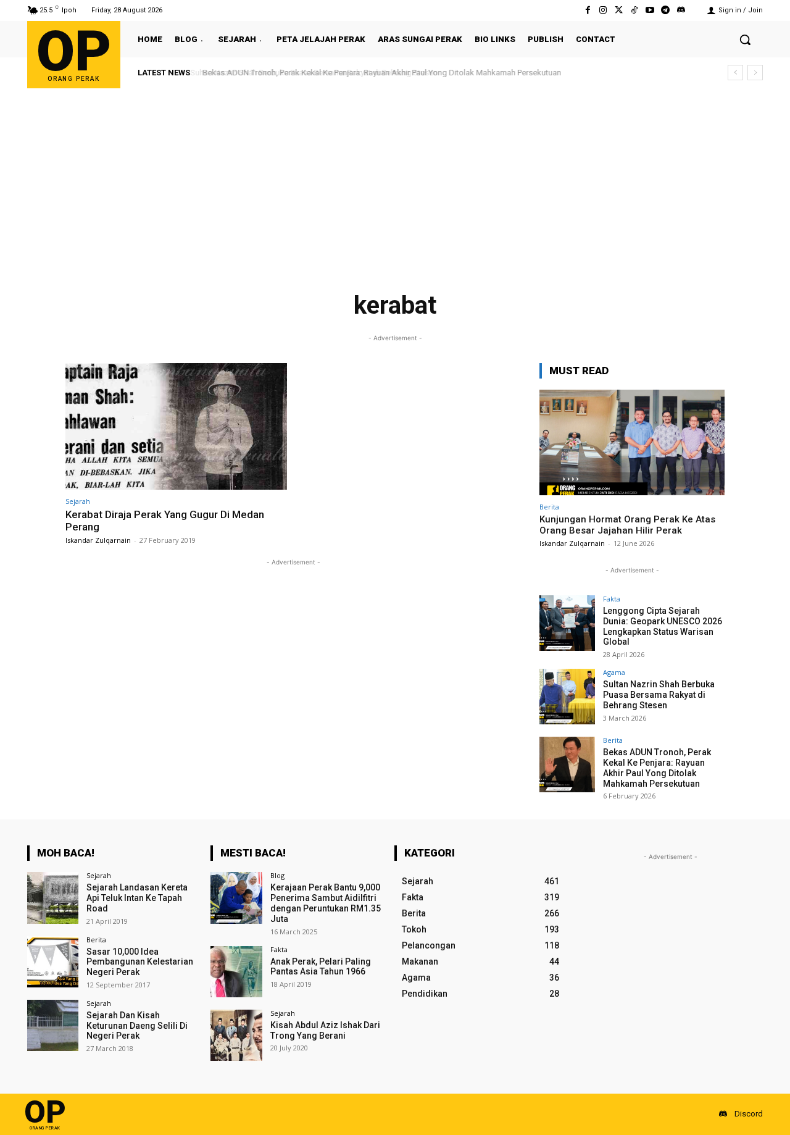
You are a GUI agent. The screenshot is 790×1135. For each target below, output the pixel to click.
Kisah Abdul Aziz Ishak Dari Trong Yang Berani (325, 1030)
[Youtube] (649, 10)
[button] (745, 39)
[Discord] (681, 10)
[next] (755, 72)
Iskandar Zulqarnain (98, 540)
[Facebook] (588, 10)
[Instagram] (603, 10)
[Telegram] (665, 10)
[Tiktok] (634, 10)
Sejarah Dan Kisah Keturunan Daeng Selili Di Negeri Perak (137, 1025)
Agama (614, 672)
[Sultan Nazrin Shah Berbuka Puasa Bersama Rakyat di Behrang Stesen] (567, 696)
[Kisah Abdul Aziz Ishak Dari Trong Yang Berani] (236, 1035)
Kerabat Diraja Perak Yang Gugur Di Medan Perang (164, 520)
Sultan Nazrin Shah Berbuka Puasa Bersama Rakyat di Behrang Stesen (659, 694)
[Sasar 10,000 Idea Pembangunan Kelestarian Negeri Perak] (52, 961)
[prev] (735, 72)
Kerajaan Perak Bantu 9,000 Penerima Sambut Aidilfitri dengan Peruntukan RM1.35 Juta (325, 902)
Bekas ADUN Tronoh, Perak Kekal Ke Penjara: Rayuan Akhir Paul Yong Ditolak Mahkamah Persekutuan (378, 72)
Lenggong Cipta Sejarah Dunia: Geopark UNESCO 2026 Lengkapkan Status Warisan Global (662, 626)
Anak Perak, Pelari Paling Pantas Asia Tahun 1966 (320, 967)
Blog (277, 875)
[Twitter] (618, 10)
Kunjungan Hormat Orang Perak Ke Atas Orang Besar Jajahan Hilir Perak (627, 525)
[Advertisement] (395, 180)
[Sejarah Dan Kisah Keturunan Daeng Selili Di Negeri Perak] (52, 1025)
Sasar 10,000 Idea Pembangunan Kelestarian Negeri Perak (139, 962)
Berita (549, 506)
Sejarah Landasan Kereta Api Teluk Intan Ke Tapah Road (137, 897)
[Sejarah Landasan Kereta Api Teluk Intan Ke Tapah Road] (52, 897)
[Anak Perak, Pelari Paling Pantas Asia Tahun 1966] (236, 971)
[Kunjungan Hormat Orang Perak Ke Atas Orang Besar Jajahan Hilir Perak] (632, 442)
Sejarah (77, 501)
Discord (748, 1113)
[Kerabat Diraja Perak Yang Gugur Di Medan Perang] (176, 426)
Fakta (611, 598)
